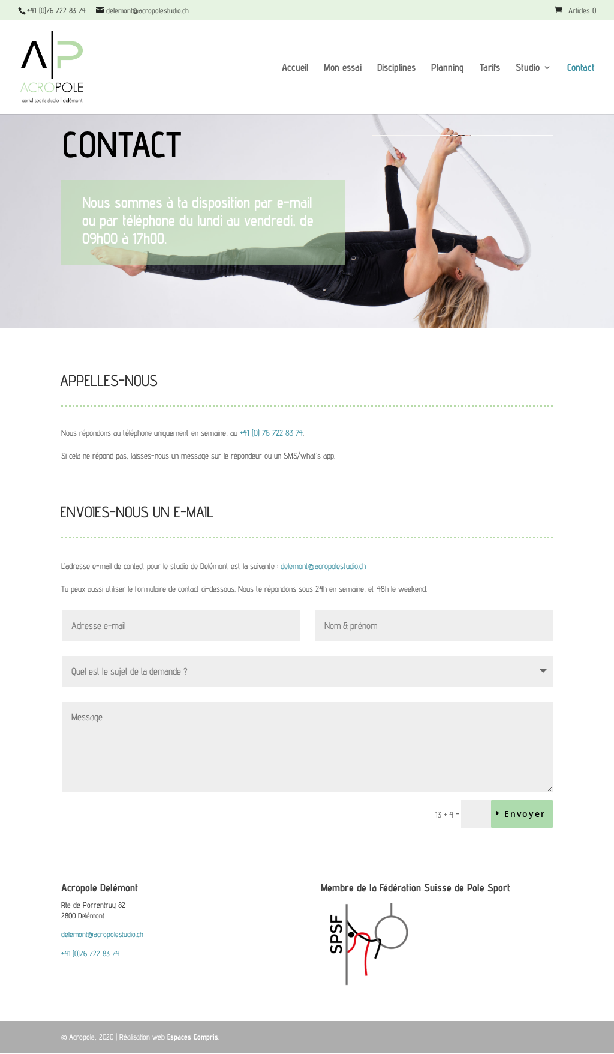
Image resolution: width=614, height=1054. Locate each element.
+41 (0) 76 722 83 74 (271, 433)
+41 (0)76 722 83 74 (90, 953)
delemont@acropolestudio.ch (323, 566)
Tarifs (490, 68)
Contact (581, 68)
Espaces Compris (192, 1036)
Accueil (295, 68)
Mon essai (343, 68)
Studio (528, 68)
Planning (447, 68)
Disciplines (396, 68)
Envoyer (525, 813)
